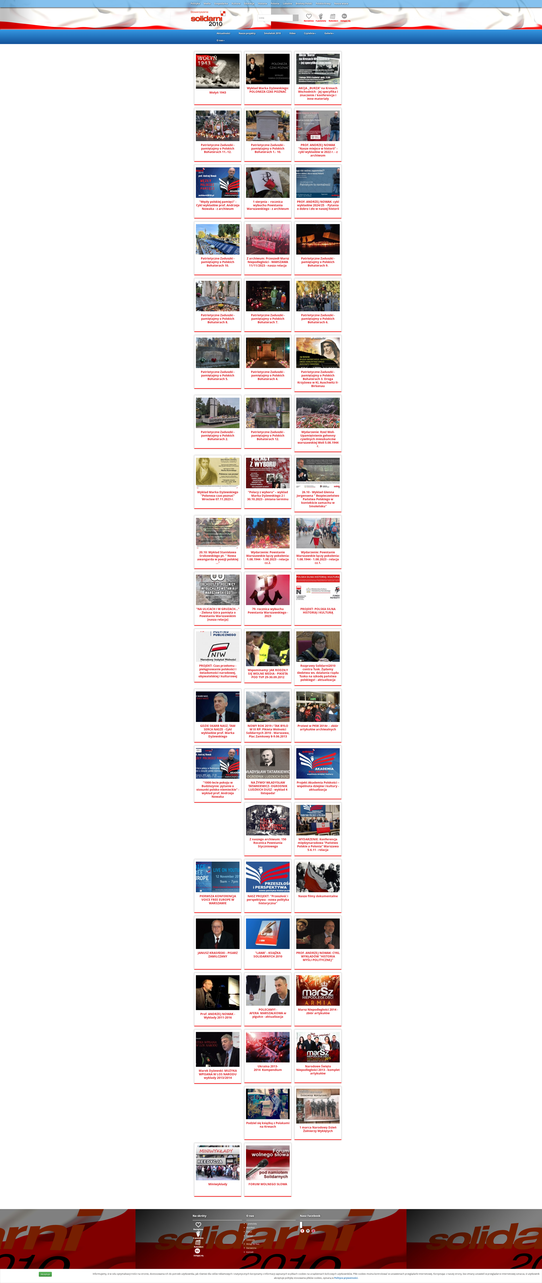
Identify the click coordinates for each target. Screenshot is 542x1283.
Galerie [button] (328, 33)
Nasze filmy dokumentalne (318, 896)
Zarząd (249, 1235)
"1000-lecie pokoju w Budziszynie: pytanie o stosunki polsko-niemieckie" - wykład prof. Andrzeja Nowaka (217, 789)
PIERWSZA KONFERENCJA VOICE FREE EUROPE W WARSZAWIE (218, 899)
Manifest (250, 1227)
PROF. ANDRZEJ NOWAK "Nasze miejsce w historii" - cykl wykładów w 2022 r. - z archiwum (318, 150)
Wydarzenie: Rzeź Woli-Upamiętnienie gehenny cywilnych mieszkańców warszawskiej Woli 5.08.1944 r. (318, 439)
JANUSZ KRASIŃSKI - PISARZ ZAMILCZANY (218, 954)
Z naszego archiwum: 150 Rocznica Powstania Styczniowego (268, 843)
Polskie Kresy (323, 3)
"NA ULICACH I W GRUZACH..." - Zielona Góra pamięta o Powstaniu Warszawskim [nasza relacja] (217, 614)
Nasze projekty (247, 33)
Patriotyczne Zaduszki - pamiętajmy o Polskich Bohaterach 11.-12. (218, 148)
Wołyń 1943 (217, 92)
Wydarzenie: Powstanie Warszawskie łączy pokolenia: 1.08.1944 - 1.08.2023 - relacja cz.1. (318, 557)
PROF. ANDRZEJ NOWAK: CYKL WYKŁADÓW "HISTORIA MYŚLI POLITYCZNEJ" (318, 956)
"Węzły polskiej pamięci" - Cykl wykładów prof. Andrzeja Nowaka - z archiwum (218, 205)
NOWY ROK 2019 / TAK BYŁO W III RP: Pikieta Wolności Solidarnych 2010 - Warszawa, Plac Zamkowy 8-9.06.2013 (267, 731)
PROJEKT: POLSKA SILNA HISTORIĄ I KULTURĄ (318, 610)
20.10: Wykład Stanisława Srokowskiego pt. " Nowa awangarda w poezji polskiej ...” (217, 557)
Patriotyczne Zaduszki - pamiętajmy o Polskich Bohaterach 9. (318, 262)
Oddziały (250, 1240)
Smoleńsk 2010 (272, 33)
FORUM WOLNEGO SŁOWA (268, 1184)
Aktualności (223, 33)
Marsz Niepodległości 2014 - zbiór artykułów (318, 1011)
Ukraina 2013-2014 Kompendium (268, 1068)
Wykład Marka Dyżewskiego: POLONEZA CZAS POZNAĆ (268, 89)
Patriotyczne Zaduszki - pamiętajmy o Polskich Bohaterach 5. (218, 375)
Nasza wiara (341, 3)
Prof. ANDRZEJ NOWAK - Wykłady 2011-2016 (217, 1015)
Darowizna (251, 1248)
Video (292, 33)
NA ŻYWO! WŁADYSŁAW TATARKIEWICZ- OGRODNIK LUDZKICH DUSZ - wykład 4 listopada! (267, 788)
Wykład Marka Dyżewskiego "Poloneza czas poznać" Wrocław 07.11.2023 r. (217, 495)
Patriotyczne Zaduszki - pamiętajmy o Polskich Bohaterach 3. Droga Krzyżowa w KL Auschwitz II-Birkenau (317, 379)
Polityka (195, 3)
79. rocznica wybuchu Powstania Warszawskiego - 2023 (268, 612)
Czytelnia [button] (309, 33)
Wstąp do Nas (252, 1244)
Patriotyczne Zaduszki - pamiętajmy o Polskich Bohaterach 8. (218, 318)
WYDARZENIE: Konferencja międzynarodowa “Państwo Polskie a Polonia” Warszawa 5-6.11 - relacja (318, 845)
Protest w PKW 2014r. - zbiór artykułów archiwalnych (318, 727)
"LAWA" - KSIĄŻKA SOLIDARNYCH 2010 (267, 954)
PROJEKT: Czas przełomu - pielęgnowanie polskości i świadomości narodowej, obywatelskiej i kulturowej (217, 671)
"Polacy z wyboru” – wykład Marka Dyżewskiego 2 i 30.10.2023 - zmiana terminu (268, 495)
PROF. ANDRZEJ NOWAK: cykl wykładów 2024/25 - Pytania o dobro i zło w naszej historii (318, 205)
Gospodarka (221, 3)
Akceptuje (45, 1274)
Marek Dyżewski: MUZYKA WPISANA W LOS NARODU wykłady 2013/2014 (218, 1074)
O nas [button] (220, 40)
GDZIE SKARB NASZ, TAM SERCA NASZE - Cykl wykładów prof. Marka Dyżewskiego (217, 731)
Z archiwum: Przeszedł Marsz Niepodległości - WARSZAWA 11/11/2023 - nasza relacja (268, 262)
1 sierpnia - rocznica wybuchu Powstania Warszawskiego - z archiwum (268, 205)
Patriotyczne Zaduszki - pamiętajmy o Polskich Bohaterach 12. (268, 435)
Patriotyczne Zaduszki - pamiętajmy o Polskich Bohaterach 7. (268, 318)
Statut (249, 1231)
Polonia (275, 3)
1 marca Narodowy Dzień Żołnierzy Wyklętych (318, 1129)
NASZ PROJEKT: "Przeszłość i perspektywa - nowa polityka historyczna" (268, 899)
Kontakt (249, 1252)
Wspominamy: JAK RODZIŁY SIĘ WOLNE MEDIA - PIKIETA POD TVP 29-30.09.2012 (268, 673)
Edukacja (249, 3)
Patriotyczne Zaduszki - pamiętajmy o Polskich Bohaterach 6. (318, 318)
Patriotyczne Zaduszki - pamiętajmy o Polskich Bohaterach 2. (218, 435)
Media (207, 3)
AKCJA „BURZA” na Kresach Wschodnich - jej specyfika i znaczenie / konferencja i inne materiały (318, 93)
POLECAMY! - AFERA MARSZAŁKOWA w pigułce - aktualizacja (267, 1013)
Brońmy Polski (304, 3)
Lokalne (287, 3)
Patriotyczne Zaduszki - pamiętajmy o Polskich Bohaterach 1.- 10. (268, 148)
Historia (262, 3)
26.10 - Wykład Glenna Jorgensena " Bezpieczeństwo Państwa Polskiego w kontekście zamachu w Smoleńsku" (318, 499)
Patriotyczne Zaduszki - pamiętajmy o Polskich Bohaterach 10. (218, 262)
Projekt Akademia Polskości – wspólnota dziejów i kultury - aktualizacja (318, 786)
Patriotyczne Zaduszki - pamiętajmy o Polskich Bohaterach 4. (268, 375)
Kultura (236, 3)
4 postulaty (251, 1223)
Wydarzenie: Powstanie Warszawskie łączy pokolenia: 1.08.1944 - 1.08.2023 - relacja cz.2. (267, 557)
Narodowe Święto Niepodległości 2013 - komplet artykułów (318, 1070)
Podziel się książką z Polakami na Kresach (267, 1124)
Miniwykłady (217, 1184)
